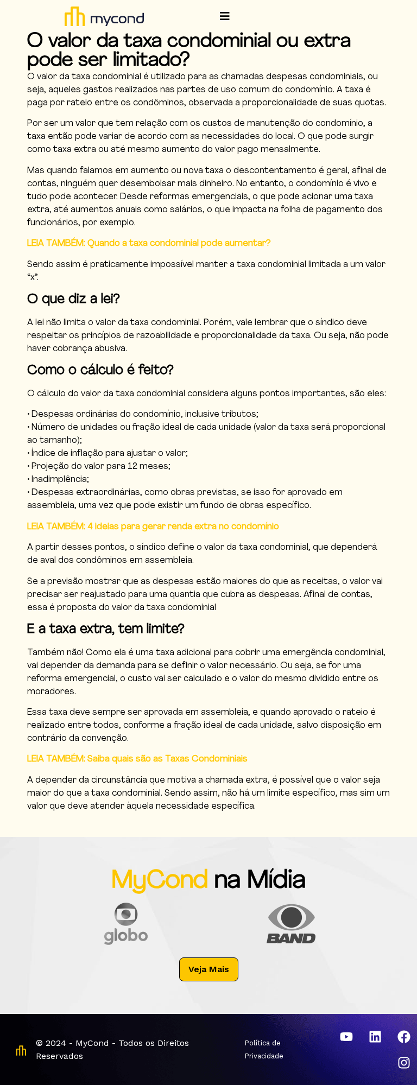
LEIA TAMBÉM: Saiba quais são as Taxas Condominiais (137, 759)
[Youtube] (346, 1037)
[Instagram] (404, 1063)
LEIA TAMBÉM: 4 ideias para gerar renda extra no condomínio (153, 527)
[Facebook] (404, 1037)
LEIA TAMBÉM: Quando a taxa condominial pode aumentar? (149, 243)
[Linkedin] (375, 1037)
